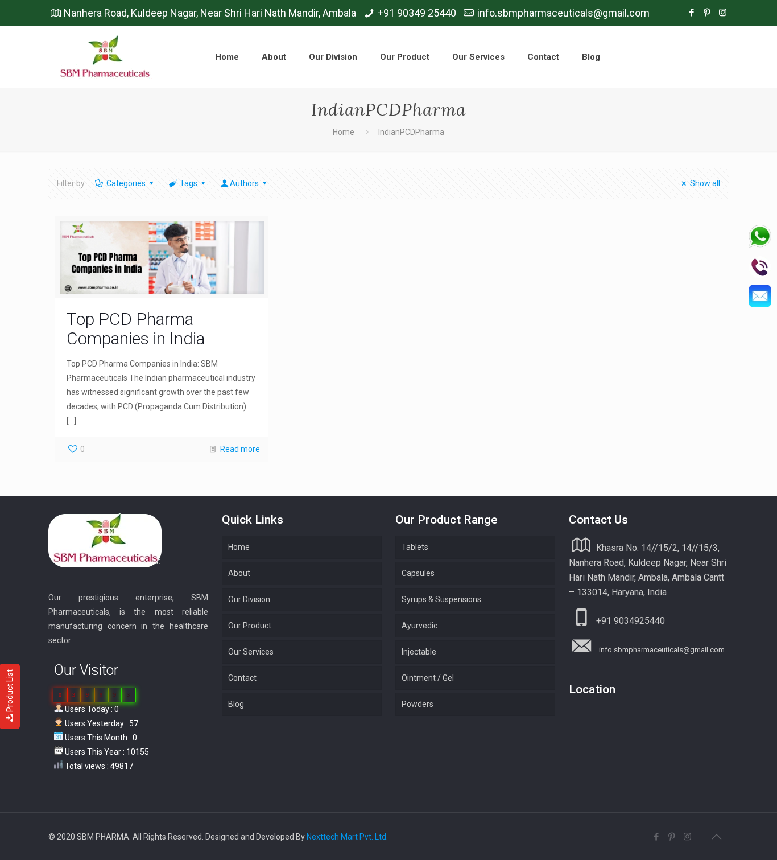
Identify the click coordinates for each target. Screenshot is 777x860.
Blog (236, 704)
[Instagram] (723, 12)
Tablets (415, 547)
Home (343, 132)
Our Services (251, 651)
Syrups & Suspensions (441, 599)
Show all (705, 183)
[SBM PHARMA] (106, 57)
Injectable (419, 651)
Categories (126, 183)
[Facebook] (692, 12)
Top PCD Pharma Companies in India (136, 328)
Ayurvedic (419, 625)
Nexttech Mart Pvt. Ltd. (347, 836)
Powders (417, 704)
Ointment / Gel (428, 677)
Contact (242, 677)
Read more (240, 449)
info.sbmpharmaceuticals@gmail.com (563, 13)
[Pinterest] (707, 12)
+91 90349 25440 (417, 13)
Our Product (249, 625)
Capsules (418, 573)
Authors (244, 183)
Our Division (249, 599)
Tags (188, 183)
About (239, 573)
